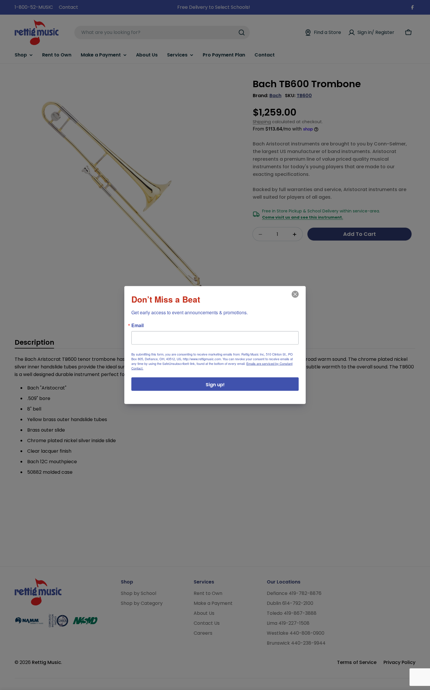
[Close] (294, 298)
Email (137, 325)
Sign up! (215, 384)
